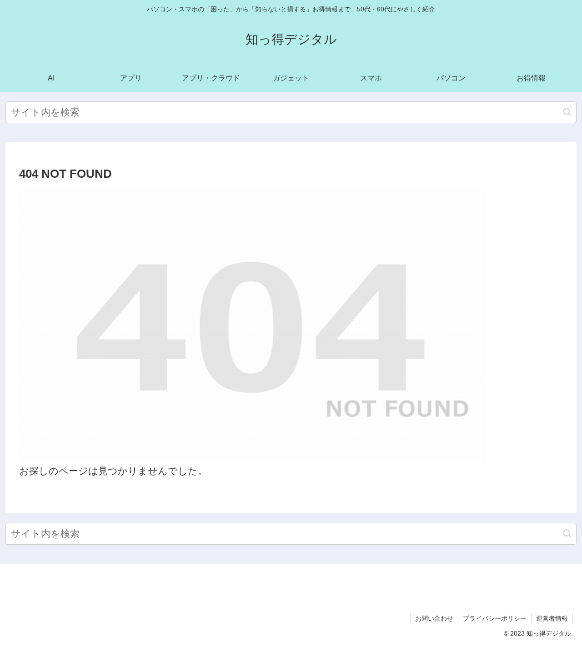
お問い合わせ (434, 618)
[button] (567, 112)
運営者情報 (552, 618)
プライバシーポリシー (495, 618)
